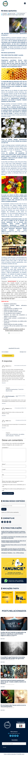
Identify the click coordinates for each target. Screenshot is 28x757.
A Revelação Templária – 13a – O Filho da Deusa (12, 552)
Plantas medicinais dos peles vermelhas (13, 324)
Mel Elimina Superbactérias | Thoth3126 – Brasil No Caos (15, 390)
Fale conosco (14, 731)
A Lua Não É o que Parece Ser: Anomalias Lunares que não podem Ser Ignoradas (13, 657)
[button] (25, 3)
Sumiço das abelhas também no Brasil (13, 311)
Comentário (5, 447)
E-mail (4, 469)
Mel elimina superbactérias (10, 303)
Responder (4, 382)
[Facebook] (5, 522)
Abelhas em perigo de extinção (11, 310)
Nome (4, 464)
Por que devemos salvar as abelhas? (12, 313)
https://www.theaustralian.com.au (13, 57)
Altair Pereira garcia (9, 396)
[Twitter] (7, 522)
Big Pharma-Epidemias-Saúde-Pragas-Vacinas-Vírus (13, 14)
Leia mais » (3, 638)
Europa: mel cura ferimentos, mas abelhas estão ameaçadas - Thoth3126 (15, 435)
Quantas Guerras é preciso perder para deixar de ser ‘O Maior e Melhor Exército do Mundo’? (13, 541)
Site (3, 474)
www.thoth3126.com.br (14, 348)
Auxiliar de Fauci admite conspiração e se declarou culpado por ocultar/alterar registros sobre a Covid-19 (13, 533)
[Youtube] (10, 522)
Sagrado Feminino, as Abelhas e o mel (13, 308)
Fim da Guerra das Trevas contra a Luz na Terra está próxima (13, 705)
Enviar (3, 509)
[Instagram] (2, 522)
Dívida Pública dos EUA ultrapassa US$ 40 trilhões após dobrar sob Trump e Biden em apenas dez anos (13, 549)
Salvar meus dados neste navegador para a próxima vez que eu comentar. (12, 482)
